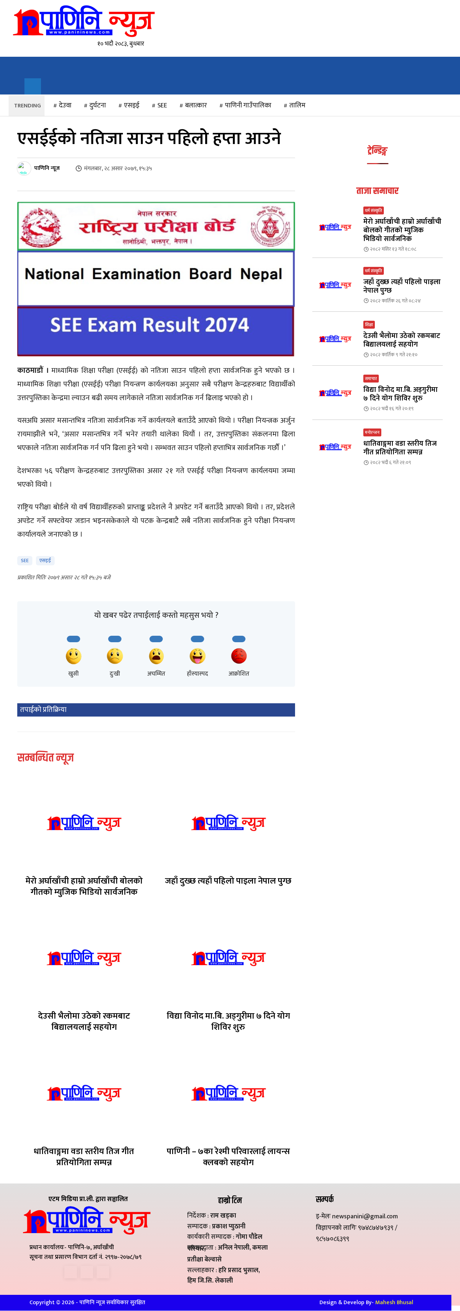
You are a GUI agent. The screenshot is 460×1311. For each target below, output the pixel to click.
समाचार (371, 378)
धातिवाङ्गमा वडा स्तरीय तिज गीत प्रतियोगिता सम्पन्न (84, 1157)
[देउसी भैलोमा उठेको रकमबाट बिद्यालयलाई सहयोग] (84, 957)
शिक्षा (369, 324)
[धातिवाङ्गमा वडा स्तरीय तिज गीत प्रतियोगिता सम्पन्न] (84, 1093)
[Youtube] (103, 1272)
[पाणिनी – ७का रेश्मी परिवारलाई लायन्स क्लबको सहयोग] (228, 1093)
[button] (32, 86)
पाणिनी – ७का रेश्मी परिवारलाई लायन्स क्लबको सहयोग (228, 1157)
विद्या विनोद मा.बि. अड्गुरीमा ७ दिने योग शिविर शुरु (228, 1021)
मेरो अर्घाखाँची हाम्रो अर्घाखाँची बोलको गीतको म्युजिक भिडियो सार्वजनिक (84, 886)
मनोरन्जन (372, 432)
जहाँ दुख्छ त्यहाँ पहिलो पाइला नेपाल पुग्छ (228, 881)
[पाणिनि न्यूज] (25, 168)
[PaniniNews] (83, 21)
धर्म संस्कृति (373, 210)
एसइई (45, 560)
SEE (25, 560)
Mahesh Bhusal (394, 1302)
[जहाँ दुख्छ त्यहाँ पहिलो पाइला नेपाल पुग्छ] (228, 822)
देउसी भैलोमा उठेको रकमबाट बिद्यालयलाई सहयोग (84, 1021)
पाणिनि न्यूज (47, 168)
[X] (86, 1272)
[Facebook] (70, 1272)
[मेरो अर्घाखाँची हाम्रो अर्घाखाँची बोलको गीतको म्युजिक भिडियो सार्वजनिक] (84, 822)
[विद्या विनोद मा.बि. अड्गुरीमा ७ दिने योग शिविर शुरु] (228, 957)
